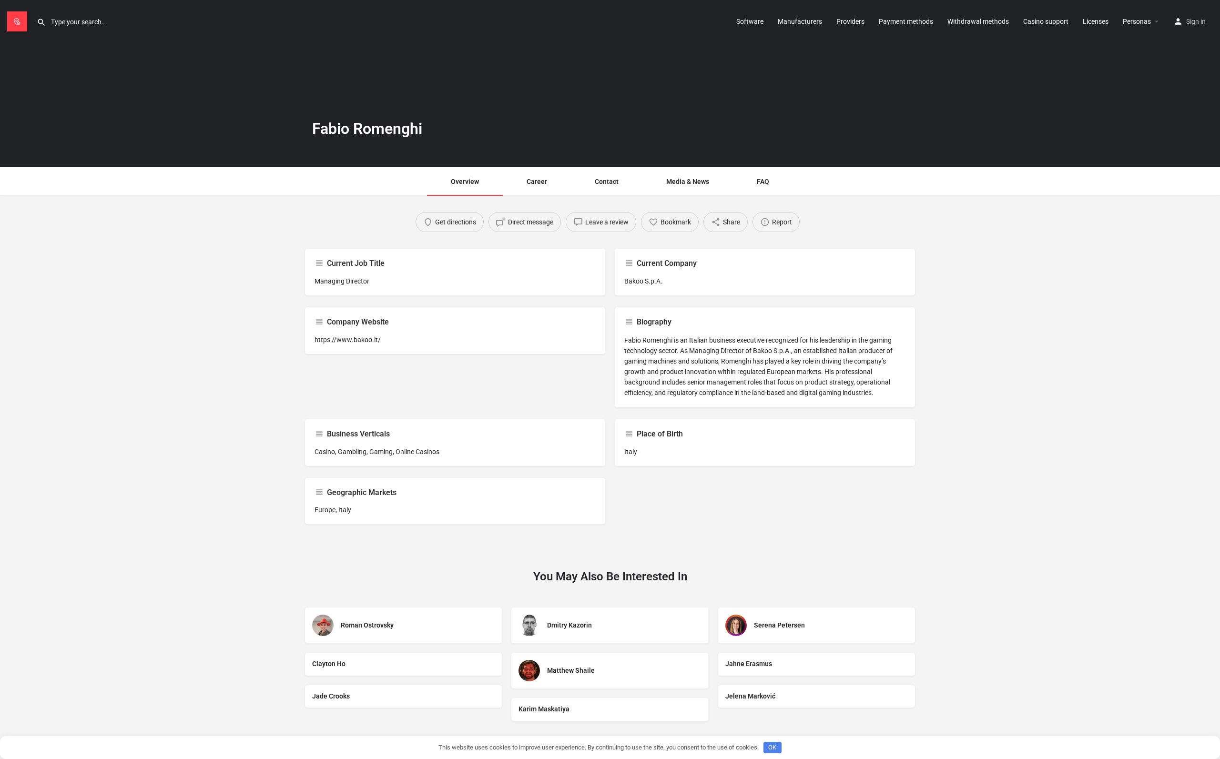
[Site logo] (18, 20)
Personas (1137, 21)
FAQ (763, 181)
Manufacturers (800, 21)
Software (749, 21)
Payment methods (906, 21)
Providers (850, 21)
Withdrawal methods (978, 21)
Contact (607, 181)
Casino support (1045, 21)
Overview (465, 181)
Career (537, 181)
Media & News (687, 181)
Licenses (1095, 21)
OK (772, 747)
